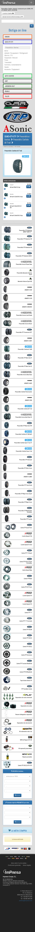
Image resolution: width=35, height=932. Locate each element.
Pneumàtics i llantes (11, 48)
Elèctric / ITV (8, 55)
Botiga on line (17, 30)
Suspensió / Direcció (11, 58)
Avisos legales (27, 865)
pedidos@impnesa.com (25, 900)
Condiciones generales (14, 865)
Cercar (18, 795)
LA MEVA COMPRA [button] (7, 13)
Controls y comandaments (12, 65)
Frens (6, 60)
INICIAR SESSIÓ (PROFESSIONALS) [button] (12, 17)
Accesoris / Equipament (12, 69)
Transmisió (7, 62)
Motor (6, 51)
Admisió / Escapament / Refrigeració (16, 53)
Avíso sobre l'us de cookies (18, 863)
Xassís (6, 67)
